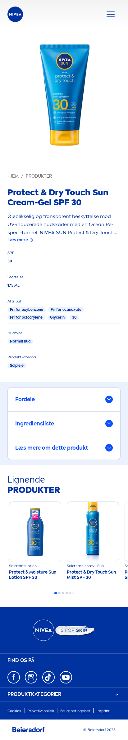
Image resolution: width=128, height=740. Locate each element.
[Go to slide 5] (70, 593)
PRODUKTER (39, 176)
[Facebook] (13, 677)
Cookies (14, 711)
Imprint (103, 711)
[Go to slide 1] (55, 593)
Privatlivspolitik (40, 711)
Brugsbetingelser (75, 711)
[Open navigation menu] (111, 14)
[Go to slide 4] (67, 593)
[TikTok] (48, 677)
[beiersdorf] (28, 730)
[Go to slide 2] (59, 593)
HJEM (13, 176)
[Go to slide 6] (73, 593)
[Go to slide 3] (63, 593)
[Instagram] (31, 677)
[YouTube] (66, 677)
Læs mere (17, 240)
